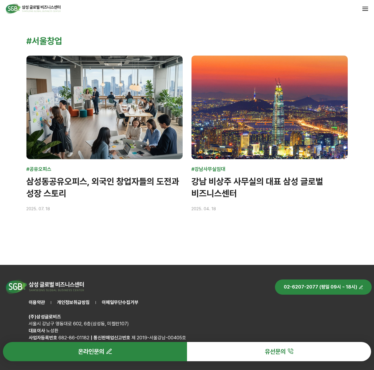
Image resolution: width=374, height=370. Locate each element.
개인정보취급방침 (73, 302)
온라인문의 (91, 351)
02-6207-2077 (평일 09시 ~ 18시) (320, 287)
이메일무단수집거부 (120, 302)
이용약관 (37, 302)
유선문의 (275, 351)
